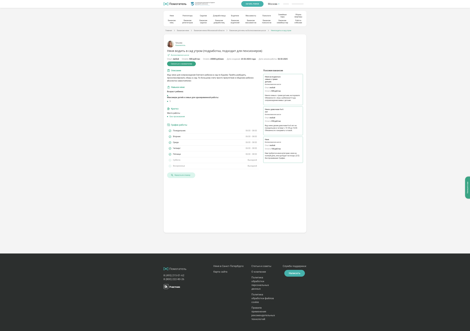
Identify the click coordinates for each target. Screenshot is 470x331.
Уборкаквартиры (298, 16)
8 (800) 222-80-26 (174, 279)
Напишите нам (468, 187)
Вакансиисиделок (203, 21)
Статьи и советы (261, 266)
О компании (258, 271)
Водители (235, 16)
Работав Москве (298, 21)
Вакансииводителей (235, 21)
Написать (294, 273)
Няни (172, 16)
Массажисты (251, 16)
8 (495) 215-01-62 (174, 275)
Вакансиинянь (172, 21)
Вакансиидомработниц (219, 21)
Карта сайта (220, 271)
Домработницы (219, 16)
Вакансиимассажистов (250, 21)
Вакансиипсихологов (266, 21)
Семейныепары (282, 16)
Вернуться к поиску (182, 175)
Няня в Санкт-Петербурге (228, 266)
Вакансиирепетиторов (187, 21)
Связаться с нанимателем (181, 64)
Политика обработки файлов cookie (262, 298)
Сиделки (203, 16)
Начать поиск (252, 4)
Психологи (266, 16)
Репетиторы (188, 16)
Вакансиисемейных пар (282, 21)
